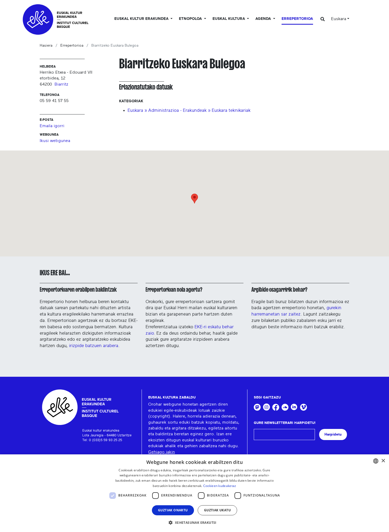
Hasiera (46, 45)
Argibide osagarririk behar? (279, 289)
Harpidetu (333, 434)
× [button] (383, 461)
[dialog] (194, 493)
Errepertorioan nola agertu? (174, 289)
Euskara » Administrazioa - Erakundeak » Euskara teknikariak (189, 110)
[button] (194, 522)
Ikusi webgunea (55, 141)
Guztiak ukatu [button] (217, 510)
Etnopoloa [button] (191, 19)
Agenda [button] (263, 19)
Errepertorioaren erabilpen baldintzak (78, 289)
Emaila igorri (52, 126)
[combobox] (375, 461)
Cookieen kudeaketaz (219, 486)
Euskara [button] (338, 19)
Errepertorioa (297, 19)
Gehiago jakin (161, 452)
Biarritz (61, 84)
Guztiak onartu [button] (173, 510)
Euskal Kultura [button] (229, 19)
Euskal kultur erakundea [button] (142, 19)
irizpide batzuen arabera (93, 345)
